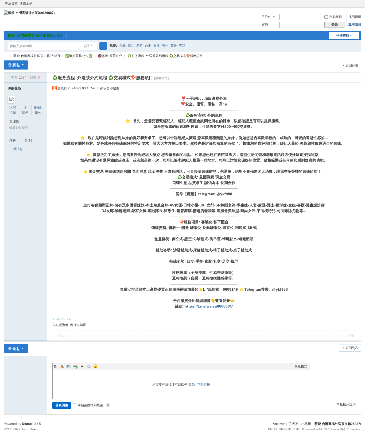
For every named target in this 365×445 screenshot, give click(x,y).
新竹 (139, 46)
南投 (156, 46)
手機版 (293, 424)
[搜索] (103, 46)
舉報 (351, 335)
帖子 (87, 46)
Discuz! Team (29, 429)
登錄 (191, 384)
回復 (61, 335)
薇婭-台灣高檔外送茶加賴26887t (35, 35)
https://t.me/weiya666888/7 (209, 306)
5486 (38, 108)
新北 (131, 46)
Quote (82, 366)
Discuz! (27, 424)
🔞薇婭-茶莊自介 (110, 56)
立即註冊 (354, 24)
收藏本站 (26, 4)
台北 (122, 46)
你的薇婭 (14, 88)
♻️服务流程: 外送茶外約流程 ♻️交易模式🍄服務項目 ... (166, 56)
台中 (148, 46)
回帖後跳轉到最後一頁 (93, 405)
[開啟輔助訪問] (353, 3)
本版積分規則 (346, 404)
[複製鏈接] (161, 78)
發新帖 (14, 65)
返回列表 (351, 65)
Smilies (95, 366)
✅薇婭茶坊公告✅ (78, 56)
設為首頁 (11, 4)
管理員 (14, 121)
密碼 (265, 24)
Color (62, 366)
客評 (182, 46)
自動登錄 (335, 17)
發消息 (18, 149)
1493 (13, 108)
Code (88, 366)
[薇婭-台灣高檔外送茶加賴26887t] (29, 13)
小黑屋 (306, 424)
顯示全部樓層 (109, 88)
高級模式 (300, 366)
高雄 (173, 46)
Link (75, 366)
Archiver (279, 424)
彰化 (165, 46)
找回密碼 (354, 17)
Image (68, 366)
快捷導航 (342, 35)
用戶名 (266, 17)
